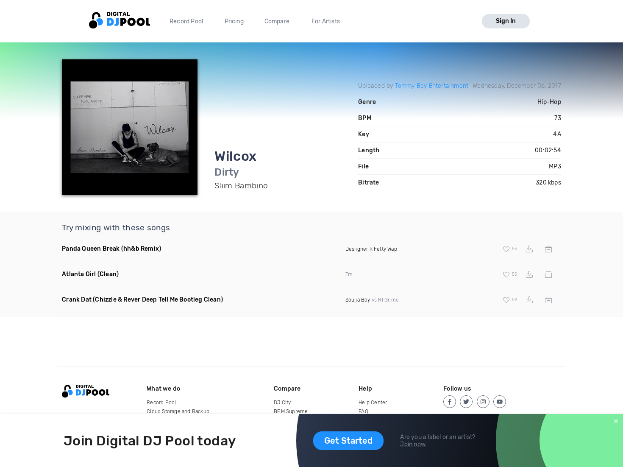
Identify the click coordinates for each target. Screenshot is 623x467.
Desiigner (356, 249)
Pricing (234, 21)
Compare (276, 21)
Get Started (348, 441)
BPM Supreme (291, 411)
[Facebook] (449, 401)
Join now (412, 444)
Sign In (506, 21)
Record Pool (186, 21)
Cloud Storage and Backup (178, 411)
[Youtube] (499, 401)
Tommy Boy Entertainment (432, 85)
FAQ (363, 411)
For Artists (326, 21)
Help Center (373, 402)
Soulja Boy (357, 300)
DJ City (282, 402)
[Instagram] (483, 401)
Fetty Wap (385, 249)
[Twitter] (466, 401)
